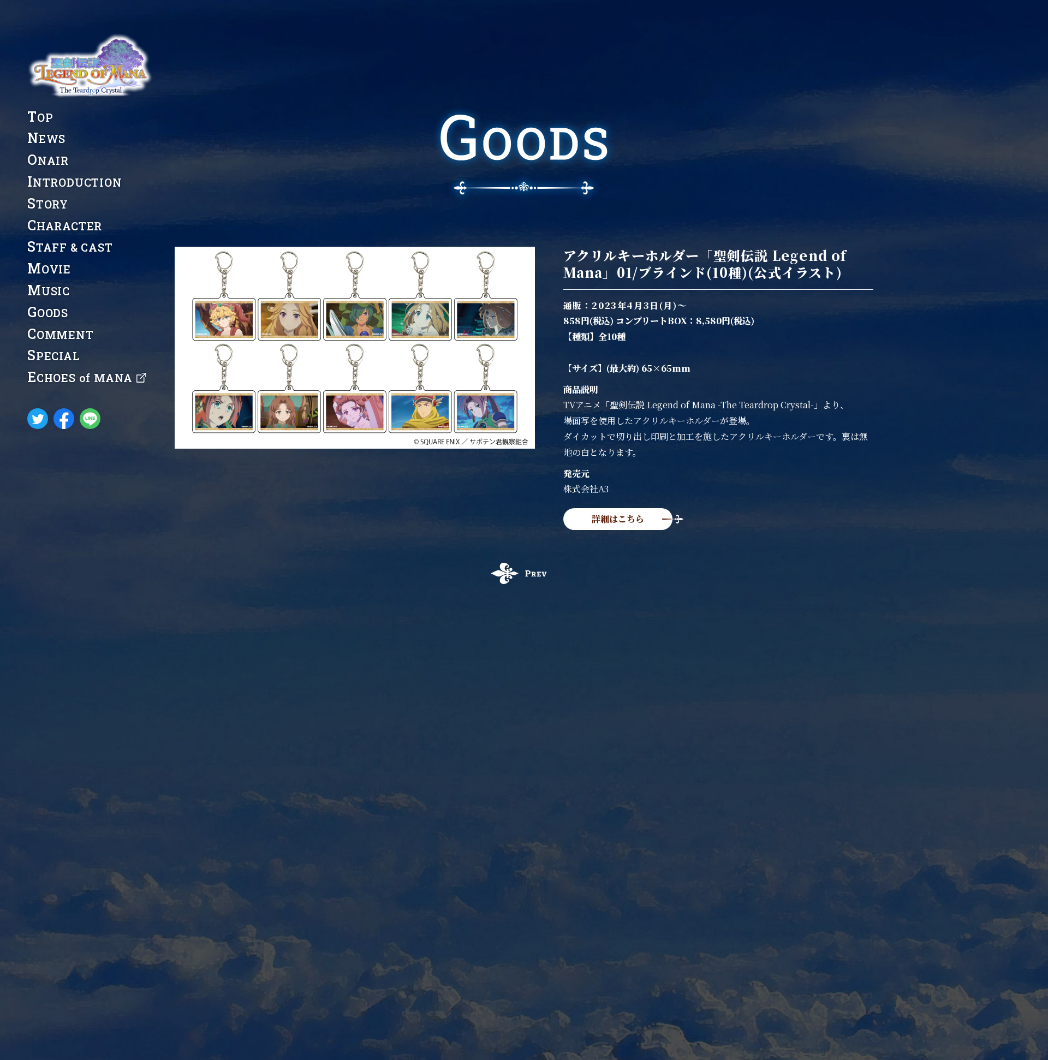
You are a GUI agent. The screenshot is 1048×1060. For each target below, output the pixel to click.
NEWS (46, 138)
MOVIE (49, 268)
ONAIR (48, 159)
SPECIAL (53, 355)
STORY (47, 203)
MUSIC (48, 290)
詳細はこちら (618, 519)
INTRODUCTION (74, 181)
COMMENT (60, 334)
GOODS (47, 312)
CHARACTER (64, 225)
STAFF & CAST (70, 246)
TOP (40, 116)
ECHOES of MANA (80, 377)
